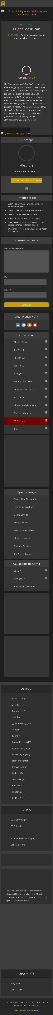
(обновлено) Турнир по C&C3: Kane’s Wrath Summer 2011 (27, 230)
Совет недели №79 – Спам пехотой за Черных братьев (25, 205)
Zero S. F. (16, 704)
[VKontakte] (18, 325)
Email (7, 289)
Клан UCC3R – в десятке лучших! (22, 214)
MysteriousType (19, 748)
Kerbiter (16, 773)
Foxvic (15, 735)
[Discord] (23, 325)
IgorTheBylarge (19, 754)
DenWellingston (19, 767)
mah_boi (16, 717)
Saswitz (15, 698)
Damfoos (16, 711)
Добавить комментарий (33, 35)
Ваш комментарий (13, 248)
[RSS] (29, 325)
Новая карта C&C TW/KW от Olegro (24, 218)
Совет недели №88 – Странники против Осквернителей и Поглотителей (26, 223)
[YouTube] (35, 325)
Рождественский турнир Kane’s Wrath (25, 210)
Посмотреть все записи (26, 180)
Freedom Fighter (20, 760)
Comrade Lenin (19, 742)
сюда (33, 119)
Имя (7, 277)
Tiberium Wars (26, 25)
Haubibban (17, 785)
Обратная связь (30, 1010)
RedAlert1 (16, 798)
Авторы (18, 1010)
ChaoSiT (16, 729)
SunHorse (16, 779)
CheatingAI (17, 791)
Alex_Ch (26, 38)
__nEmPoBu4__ (19, 723)
